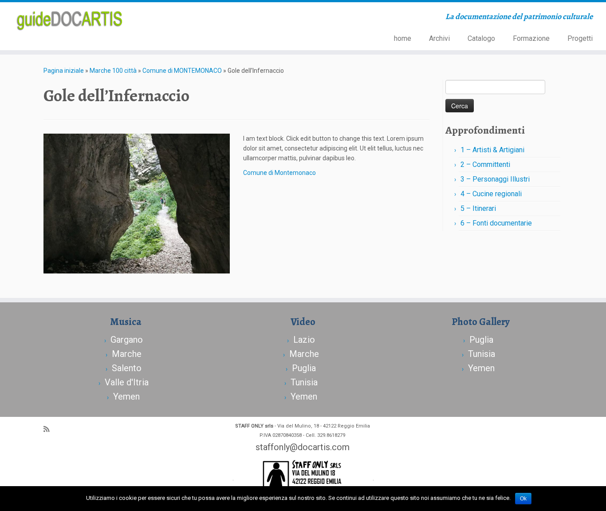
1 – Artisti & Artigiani (492, 150)
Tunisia (304, 382)
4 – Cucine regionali (491, 194)
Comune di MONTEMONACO (182, 70)
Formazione (531, 38)
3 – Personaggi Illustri (495, 179)
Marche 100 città (113, 70)
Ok (523, 498)
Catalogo (481, 38)
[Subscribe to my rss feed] (49, 429)
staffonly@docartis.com (303, 447)
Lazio (304, 339)
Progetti (580, 38)
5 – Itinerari (478, 208)
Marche (127, 354)
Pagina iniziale (63, 70)
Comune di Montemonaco (279, 172)
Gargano (126, 339)
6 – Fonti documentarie (496, 223)
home (402, 38)
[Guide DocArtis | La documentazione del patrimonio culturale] (70, 19)
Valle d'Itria (127, 382)
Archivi (439, 38)
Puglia (304, 368)
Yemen (126, 396)
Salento (127, 368)
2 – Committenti (485, 164)
